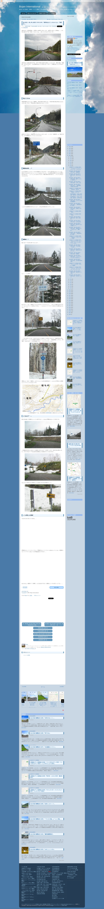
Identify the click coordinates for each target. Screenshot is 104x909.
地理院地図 (48, 412)
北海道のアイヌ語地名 (26, 868)
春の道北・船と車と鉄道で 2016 (44, 26)
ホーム (23, 13)
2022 (70, 153)
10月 (71, 160)
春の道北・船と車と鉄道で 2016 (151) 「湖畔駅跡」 (75, 172)
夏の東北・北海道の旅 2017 (42, 871)
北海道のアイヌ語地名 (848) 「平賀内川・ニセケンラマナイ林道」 (75, 237)
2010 (70, 307)
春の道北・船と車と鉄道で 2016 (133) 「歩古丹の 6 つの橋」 (75, 272)
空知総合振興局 (34, 26)
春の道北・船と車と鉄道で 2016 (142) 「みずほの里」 (75, 221)
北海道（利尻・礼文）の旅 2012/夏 (44, 884)
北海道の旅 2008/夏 (41, 893)
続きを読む (56, 587)
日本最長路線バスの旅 (56, 885)
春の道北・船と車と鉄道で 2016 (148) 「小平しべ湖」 (75, 182)
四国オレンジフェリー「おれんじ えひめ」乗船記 (27, 876)
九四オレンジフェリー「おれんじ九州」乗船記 (27, 874)
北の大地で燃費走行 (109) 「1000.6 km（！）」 (42, 718)
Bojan (76, 38)
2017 (70, 295)
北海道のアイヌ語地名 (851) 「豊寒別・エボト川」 (75, 192)
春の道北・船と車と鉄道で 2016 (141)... (55, 19)
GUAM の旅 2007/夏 (71, 871)
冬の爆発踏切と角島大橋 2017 (43, 869)
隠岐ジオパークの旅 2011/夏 (43, 885)
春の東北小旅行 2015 (41, 877)
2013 (70, 302)
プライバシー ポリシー (55, 904)
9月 (70, 162)
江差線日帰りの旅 (55, 879)
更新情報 (44, 904)
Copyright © (24, 592)
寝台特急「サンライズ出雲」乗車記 (59, 873)
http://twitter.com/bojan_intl (30, 648)
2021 (70, 155)
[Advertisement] (43, 611)
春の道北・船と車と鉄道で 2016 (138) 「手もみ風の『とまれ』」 (75, 246)
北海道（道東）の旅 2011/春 (43, 887)
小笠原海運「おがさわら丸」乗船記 (29, 871)
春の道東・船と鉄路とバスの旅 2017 (44, 873)
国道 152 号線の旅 (40, 892)
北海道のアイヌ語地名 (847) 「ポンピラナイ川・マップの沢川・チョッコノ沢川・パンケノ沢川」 (75, 242)
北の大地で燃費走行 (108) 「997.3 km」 (40, 733)
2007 (70, 312)
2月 (70, 286)
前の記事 (25, 587)
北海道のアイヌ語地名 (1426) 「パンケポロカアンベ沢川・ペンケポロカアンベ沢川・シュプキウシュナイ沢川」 (74, 92)
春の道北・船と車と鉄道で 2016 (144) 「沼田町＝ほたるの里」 (75, 208)
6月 (70, 279)
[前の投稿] (23, 623)
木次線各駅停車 (55, 871)
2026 (70, 146)
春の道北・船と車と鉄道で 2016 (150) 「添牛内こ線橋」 (75, 175)
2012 (70, 304)
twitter (41, 904)
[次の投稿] (57, 624)
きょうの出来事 (70, 877)
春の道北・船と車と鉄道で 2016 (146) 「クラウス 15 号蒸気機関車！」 (75, 200)
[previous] (23, 701)
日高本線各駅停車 (55, 866)
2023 (70, 152)
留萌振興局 (25, 27)
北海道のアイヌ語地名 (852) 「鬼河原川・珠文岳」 (75, 189)
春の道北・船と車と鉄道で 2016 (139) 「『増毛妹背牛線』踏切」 (75, 233)
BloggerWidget (61, 860)
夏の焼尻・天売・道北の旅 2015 (43, 876)
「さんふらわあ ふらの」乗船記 (28, 890)
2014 (70, 300)
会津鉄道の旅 (55, 893)
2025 (70, 148)
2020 (70, 290)
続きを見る (24, 727)
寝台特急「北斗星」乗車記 (57, 887)
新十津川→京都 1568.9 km (57, 881)
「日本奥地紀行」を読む (72, 874)
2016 (70, 297)
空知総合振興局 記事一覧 (43, 630)
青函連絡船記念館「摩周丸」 (58, 890)
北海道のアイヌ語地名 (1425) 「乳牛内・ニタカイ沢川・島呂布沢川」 (74, 96)
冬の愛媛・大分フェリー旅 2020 (43, 868)
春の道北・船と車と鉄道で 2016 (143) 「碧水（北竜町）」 (75, 217)
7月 (70, 165)
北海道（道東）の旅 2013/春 (43, 882)
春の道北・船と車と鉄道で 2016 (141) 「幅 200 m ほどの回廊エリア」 (75, 224)
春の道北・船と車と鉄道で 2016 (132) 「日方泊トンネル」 (75, 276)
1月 (70, 287)
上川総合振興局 (32, 716)
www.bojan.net (25, 591)
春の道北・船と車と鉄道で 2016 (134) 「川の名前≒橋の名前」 (75, 260)
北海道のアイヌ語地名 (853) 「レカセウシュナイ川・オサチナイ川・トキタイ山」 (75, 168)
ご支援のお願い (64, 905)
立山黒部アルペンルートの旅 (58, 898)
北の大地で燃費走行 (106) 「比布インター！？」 (42, 803)
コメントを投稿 (26, 655)
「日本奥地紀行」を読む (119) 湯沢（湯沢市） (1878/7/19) (75, 197)
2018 (70, 293)
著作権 (48, 904)
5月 (70, 280)
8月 (70, 163)
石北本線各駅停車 (55, 868)
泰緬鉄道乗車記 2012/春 (72, 866)
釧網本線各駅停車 (55, 869)
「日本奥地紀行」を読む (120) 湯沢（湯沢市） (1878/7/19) (75, 194)
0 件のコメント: (37, 595)
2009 (70, 309)
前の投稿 (24, 686)
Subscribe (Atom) (64, 904)
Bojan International (30, 6)
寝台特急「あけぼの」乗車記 (58, 892)
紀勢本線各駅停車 (55, 876)
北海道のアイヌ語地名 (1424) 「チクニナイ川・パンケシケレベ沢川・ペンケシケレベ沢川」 (77, 351)
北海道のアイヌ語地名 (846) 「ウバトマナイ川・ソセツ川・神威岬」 (75, 264)
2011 (70, 305)
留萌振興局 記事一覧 (43, 639)
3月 (70, 284)
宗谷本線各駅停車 (55, 877)
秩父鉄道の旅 (55, 896)
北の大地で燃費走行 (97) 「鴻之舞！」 (77, 335)
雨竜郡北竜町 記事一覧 (43, 628)
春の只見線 (54, 895)
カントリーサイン (32, 745)
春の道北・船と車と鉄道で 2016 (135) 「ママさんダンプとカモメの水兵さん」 (75, 256)
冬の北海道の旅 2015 (41, 879)
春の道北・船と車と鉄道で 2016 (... (29, 19)
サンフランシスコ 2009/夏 (72, 869)
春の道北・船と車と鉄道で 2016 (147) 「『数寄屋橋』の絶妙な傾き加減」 (75, 185)
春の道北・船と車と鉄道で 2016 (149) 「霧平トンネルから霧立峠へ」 (75, 178)
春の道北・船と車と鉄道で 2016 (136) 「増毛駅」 (74, 253)
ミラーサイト (57, 905)
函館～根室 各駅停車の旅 (57, 889)
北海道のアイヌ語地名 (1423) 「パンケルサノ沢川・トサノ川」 (77, 371)
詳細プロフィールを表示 (72, 50)
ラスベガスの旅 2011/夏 (72, 868)
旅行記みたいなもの (71, 876)
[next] (62, 701)
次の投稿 (61, 686)
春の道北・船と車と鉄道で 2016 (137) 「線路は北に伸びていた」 (75, 250)
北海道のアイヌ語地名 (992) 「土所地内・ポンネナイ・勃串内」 (75, 479)
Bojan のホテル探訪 (71, 873)
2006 (70, 314)
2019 (70, 291)
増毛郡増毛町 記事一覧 (43, 636)
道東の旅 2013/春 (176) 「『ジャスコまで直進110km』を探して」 (77, 357)
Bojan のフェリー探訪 (26, 869)
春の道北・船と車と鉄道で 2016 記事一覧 (42, 633)
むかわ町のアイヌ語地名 (34, 760)
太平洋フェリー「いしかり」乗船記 (29, 886)
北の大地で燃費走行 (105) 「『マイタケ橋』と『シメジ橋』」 (46, 819)
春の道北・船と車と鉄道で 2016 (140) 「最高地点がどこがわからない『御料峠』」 (75, 229)
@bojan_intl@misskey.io (46, 647)
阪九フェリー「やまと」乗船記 (28, 878)
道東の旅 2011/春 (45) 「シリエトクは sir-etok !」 (75, 445)
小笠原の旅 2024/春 (41, 866)
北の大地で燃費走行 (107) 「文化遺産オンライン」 (43, 747)
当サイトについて (32, 13)
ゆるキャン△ (71, 904)
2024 (70, 150)
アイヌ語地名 (51, 13)
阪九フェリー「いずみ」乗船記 (28, 882)
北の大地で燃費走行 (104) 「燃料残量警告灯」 (42, 834)
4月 (70, 282)
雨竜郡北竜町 (27, 26)
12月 (71, 157)
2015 (70, 298)
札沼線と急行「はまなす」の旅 (58, 884)
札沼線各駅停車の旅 (56, 882)
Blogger (52, 905)
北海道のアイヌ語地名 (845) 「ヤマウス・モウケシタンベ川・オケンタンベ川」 (75, 268)
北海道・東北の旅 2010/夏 (42, 889)
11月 (71, 158)
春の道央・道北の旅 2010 (42, 890)
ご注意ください (42, 13)
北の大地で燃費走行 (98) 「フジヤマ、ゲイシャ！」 (77, 385)
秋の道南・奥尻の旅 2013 (42, 881)
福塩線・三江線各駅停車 (57, 874)
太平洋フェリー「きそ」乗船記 (28, 888)
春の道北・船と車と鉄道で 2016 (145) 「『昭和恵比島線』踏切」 (75, 204)
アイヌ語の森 (24, 866)
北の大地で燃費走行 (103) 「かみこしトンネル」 (42, 849)
